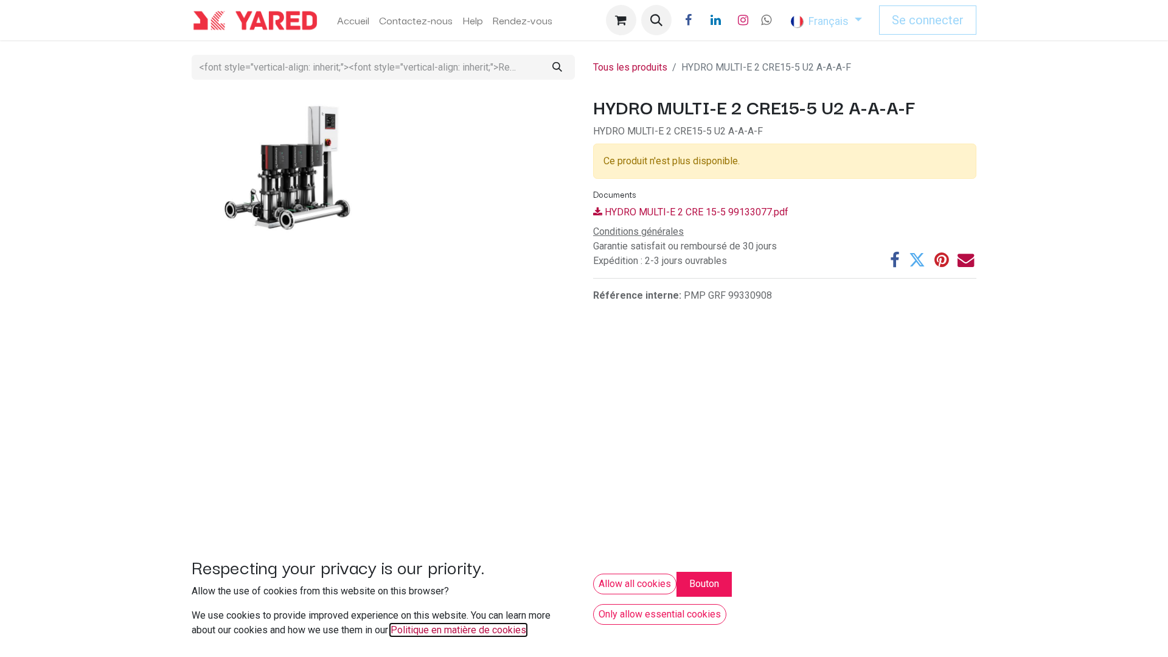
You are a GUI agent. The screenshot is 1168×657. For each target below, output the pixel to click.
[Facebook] (688, 20)
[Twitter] (917, 260)
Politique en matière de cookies (458, 630)
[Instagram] (743, 20)
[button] (656, 20)
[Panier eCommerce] (621, 20)
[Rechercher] (557, 67)
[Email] (966, 260)
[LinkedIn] (716, 20)
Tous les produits (630, 67)
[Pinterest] (941, 260)
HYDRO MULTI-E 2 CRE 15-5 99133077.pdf (695, 212)
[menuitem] (353, 20)
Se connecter (928, 20)
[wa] (766, 20)
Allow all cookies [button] (635, 583)
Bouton (704, 583)
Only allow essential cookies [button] (660, 614)
